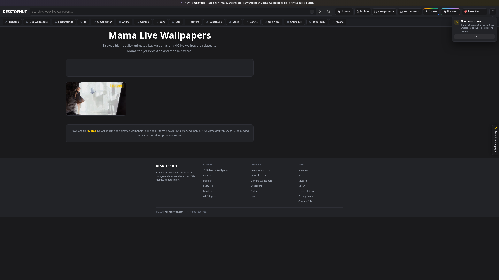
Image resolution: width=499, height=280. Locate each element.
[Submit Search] (329, 11)
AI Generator (104, 21)
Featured (208, 185)
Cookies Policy (306, 201)
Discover (452, 11)
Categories (384, 11)
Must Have (209, 190)
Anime (126, 21)
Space (236, 21)
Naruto (254, 21)
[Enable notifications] (492, 11)
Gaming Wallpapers (261, 180)
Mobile (364, 11)
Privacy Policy (305, 196)
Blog (300, 175)
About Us (303, 170)
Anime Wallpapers (261, 170)
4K (85, 21)
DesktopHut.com (173, 211)
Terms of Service (307, 190)
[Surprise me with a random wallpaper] (320, 11)
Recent (207, 175)
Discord (302, 180)
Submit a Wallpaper (217, 170)
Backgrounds (65, 21)
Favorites (475, 11)
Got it (474, 37)
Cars (177, 21)
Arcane (340, 21)
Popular (346, 11)
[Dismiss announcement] (379, 3)
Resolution (410, 11)
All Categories (210, 196)
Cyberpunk (216, 21)
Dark (162, 21)
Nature (195, 21)
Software (431, 11)
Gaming (144, 21)
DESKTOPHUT (167, 166)
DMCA (301, 185)
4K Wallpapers (258, 175)
